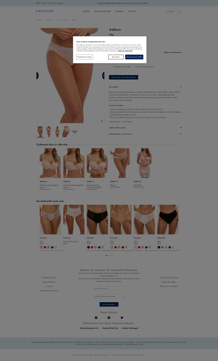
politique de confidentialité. (125, 50)
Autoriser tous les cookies (134, 57)
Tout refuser (116, 57)
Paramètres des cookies (85, 57)
